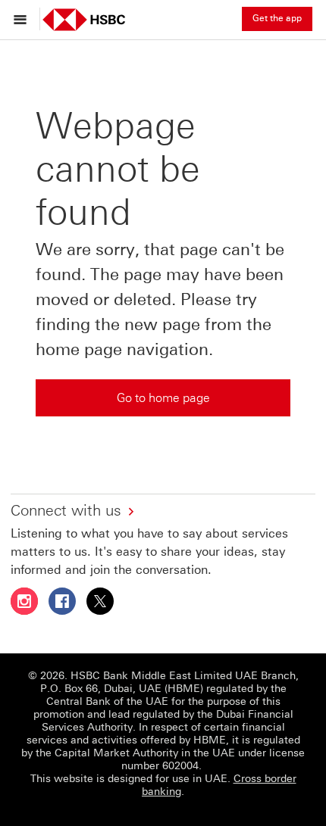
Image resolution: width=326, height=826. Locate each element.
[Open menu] (24, 19)
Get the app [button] (277, 18)
